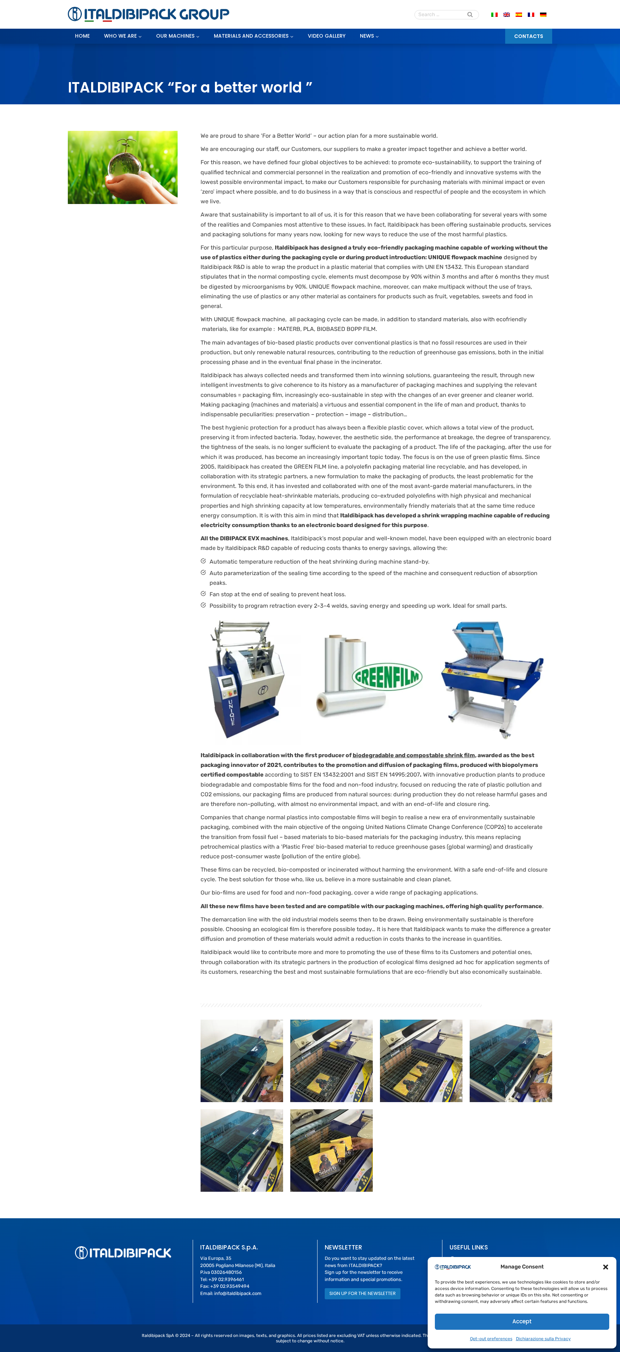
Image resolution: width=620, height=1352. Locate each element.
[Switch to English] (507, 14)
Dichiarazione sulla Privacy (543, 1338)
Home (82, 35)
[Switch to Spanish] (519, 14)
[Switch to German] (543, 14)
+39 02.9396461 (226, 1279)
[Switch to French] (531, 14)
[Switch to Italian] (494, 14)
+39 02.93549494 (229, 1286)
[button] (605, 1267)
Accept (522, 1321)
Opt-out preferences (491, 1338)
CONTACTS (528, 36)
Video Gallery (327, 35)
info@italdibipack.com (238, 1293)
